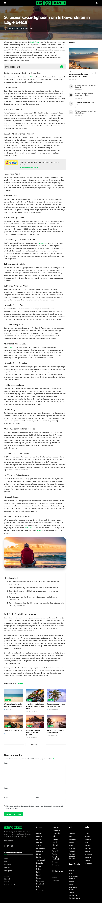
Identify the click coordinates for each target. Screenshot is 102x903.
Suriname (55, 880)
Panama (71, 892)
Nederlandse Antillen (73, 888)
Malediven (72, 839)
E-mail (7, 797)
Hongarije (39, 863)
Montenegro (40, 890)
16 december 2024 (32, 711)
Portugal (55, 839)
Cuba (70, 873)
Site (37, 797)
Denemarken (40, 848)
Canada (71, 870)
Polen (54, 836)
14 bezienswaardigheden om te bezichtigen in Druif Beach (35, 706)
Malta (38, 887)
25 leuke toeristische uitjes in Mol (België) (84, 103)
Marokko (88, 845)
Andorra (39, 836)
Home (6, 859)
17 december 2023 (32, 737)
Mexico (71, 884)
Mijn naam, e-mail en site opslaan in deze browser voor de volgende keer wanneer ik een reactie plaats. (34, 807)
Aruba (31, 28)
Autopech (39, 893)
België (38, 839)
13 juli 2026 (8, 709)
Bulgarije (39, 842)
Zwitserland (56, 865)
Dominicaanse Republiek (73, 877)
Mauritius (88, 848)
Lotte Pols (14, 28)
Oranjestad (43, 243)
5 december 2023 (53, 735)
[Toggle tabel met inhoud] (62, 66)
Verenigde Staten (74, 898)
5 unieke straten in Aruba (13, 730)
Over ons (7, 862)
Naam (6, 788)
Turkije (54, 854)
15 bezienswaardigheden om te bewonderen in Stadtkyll (84, 95)
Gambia (87, 836)
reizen (39, 530)
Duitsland (39, 851)
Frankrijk (39, 857)
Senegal (87, 851)
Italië (38, 872)
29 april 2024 (9, 733)
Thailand (72, 851)
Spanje (54, 848)
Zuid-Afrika (88, 863)
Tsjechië (55, 851)
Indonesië (72, 833)
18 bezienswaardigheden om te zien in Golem (78, 74)
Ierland (38, 866)
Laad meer (34, 744)
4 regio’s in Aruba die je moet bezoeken (55, 731)
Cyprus (38, 845)
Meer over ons (8, 841)
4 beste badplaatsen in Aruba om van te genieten (34, 732)
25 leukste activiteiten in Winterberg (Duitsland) (85, 86)
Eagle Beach (35, 42)
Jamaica (71, 881)
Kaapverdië (88, 839)
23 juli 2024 (24, 28)
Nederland (55, 827)
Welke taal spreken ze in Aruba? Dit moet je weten (13, 705)
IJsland (38, 869)
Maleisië (71, 842)
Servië (54, 842)
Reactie (7, 763)
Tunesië (87, 860)
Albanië (39, 833)
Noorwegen (56, 830)
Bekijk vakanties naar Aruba (31, 167)
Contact (7, 868)
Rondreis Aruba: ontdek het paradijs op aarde (56, 705)
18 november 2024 (53, 709)
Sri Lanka (72, 848)
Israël (70, 836)
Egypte (87, 833)
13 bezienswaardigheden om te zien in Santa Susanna (86, 112)
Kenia (87, 842)
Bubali (9, 347)
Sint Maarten (73, 895)
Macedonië (40, 884)
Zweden (55, 862)
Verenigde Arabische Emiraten (72, 856)
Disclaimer (7, 865)
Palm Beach (29, 528)
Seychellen (88, 854)
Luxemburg (40, 881)
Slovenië (55, 845)
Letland (39, 878)
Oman (71, 845)
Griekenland (40, 860)
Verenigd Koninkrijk (55, 858)
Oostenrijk (56, 833)
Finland (39, 854)
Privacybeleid (8, 871)
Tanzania (88, 857)
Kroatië (38, 875)
